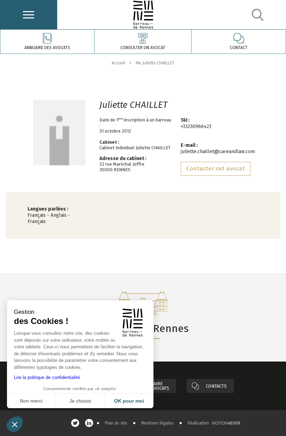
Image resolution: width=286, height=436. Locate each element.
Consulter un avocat (142, 47)
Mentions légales (157, 423)
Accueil (118, 63)
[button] (14, 424)
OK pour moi (129, 401)
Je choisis (80, 401)
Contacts (216, 386)
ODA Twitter (77, 423)
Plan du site (116, 423)
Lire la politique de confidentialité (47, 377)
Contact (239, 47)
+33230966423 (196, 126)
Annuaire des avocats (47, 47)
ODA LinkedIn (91, 423)
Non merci (31, 401)
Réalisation (198, 423)
